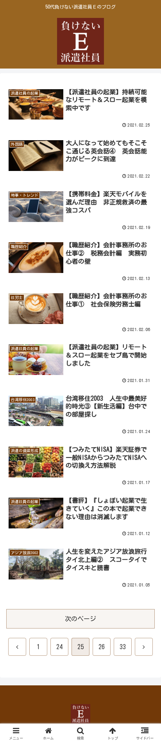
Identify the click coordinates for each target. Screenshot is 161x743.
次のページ (80, 619)
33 (123, 647)
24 (59, 647)
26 (101, 647)
